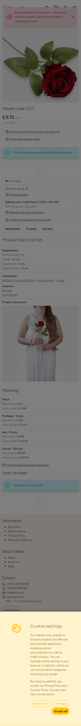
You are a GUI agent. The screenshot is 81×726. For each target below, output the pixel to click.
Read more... (41, 703)
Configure (61, 703)
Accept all (60, 711)
